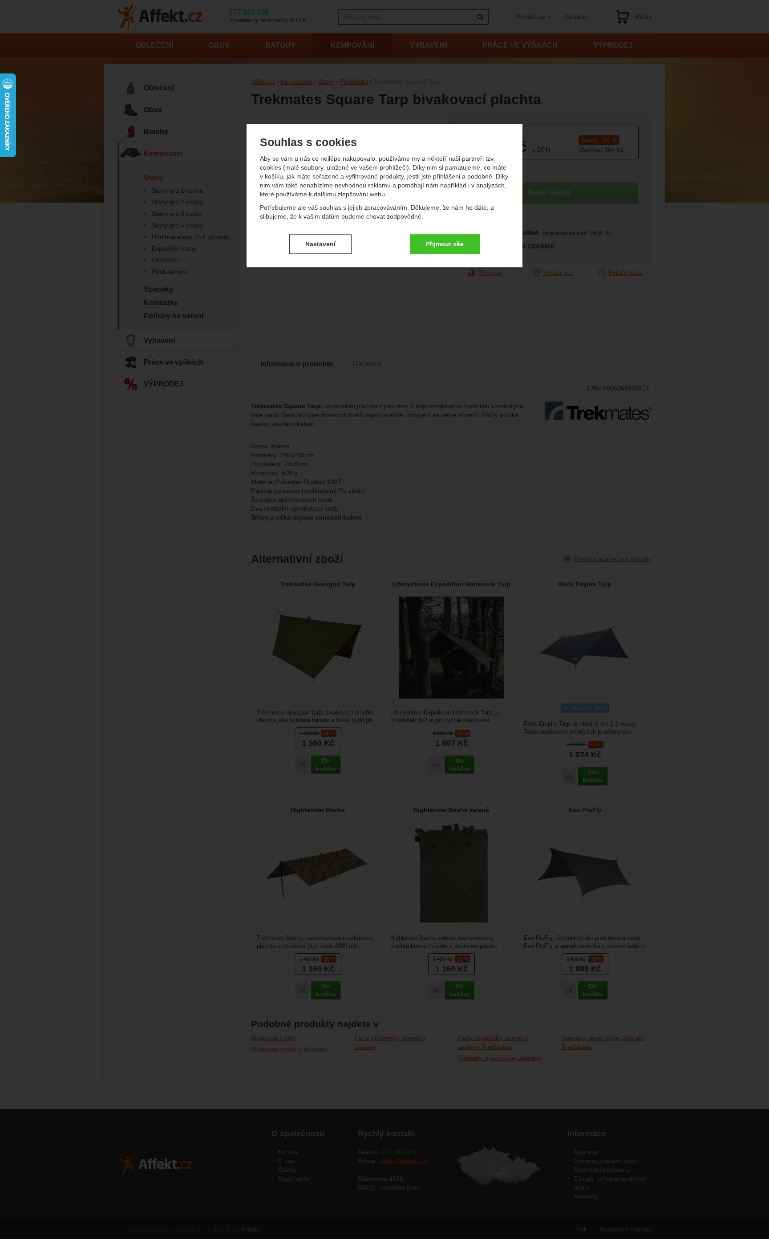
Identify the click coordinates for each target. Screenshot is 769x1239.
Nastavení (320, 244)
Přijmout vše (445, 244)
